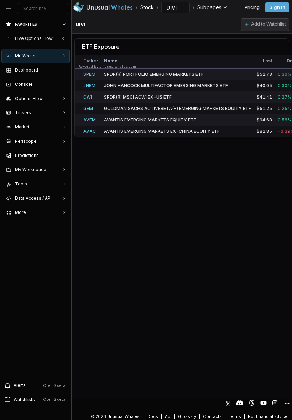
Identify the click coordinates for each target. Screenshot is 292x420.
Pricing (252, 7)
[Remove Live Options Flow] (62, 38)
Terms (235, 416)
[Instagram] (274, 402)
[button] (265, 24)
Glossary (187, 416)
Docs (152, 416)
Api (168, 416)
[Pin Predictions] (62, 155)
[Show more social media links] (286, 403)
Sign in (277, 7)
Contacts (212, 416)
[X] (228, 402)
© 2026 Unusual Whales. (116, 416)
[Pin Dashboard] (62, 70)
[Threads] (252, 402)
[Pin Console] (62, 84)
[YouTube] (263, 402)
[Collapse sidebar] (8, 8)
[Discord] (239, 402)
